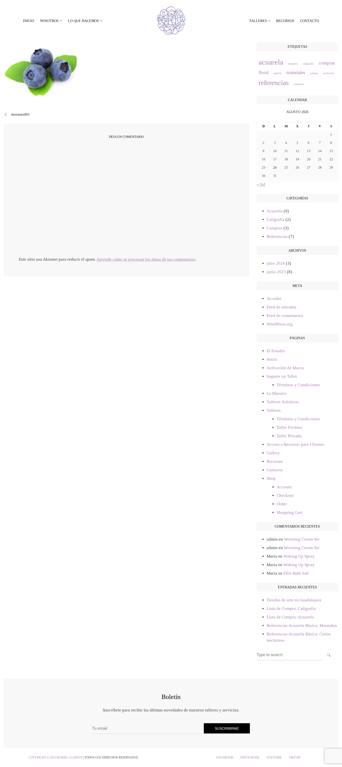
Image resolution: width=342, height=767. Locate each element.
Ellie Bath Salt (296, 573)
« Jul (261, 184)
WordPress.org (280, 324)
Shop (271, 478)
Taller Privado (289, 436)
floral (264, 72)
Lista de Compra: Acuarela (290, 617)
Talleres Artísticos (283, 402)
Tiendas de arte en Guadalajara (294, 600)
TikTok (294, 757)
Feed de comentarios (285, 315)
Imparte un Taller (282, 376)
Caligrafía (275, 219)
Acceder (274, 298)
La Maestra (276, 393)
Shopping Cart (289, 512)
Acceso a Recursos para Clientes (295, 444)
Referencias (277, 236)
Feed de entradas (281, 307)
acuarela (271, 62)
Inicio (28, 21)
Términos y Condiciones (298, 384)
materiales (295, 72)
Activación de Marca (285, 367)
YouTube (274, 757)
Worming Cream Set (301, 539)
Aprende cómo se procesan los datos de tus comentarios (145, 259)
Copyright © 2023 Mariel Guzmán (55, 757)
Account (284, 487)
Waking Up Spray (299, 556)
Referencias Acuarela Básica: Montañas (302, 625)
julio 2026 (276, 263)
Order (282, 504)
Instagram (249, 757)
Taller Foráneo (289, 427)
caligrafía (308, 63)
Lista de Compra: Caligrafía (291, 608)
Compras (274, 228)
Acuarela (275, 211)
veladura (299, 84)
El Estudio (276, 350)
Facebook (224, 757)
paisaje (314, 73)
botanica (293, 63)
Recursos (285, 21)
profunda (328, 73)
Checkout (285, 495)
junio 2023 (276, 271)
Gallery (273, 453)
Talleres (274, 410)
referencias (274, 83)
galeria (277, 73)
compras (327, 63)
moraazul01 (20, 114)
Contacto (309, 21)
